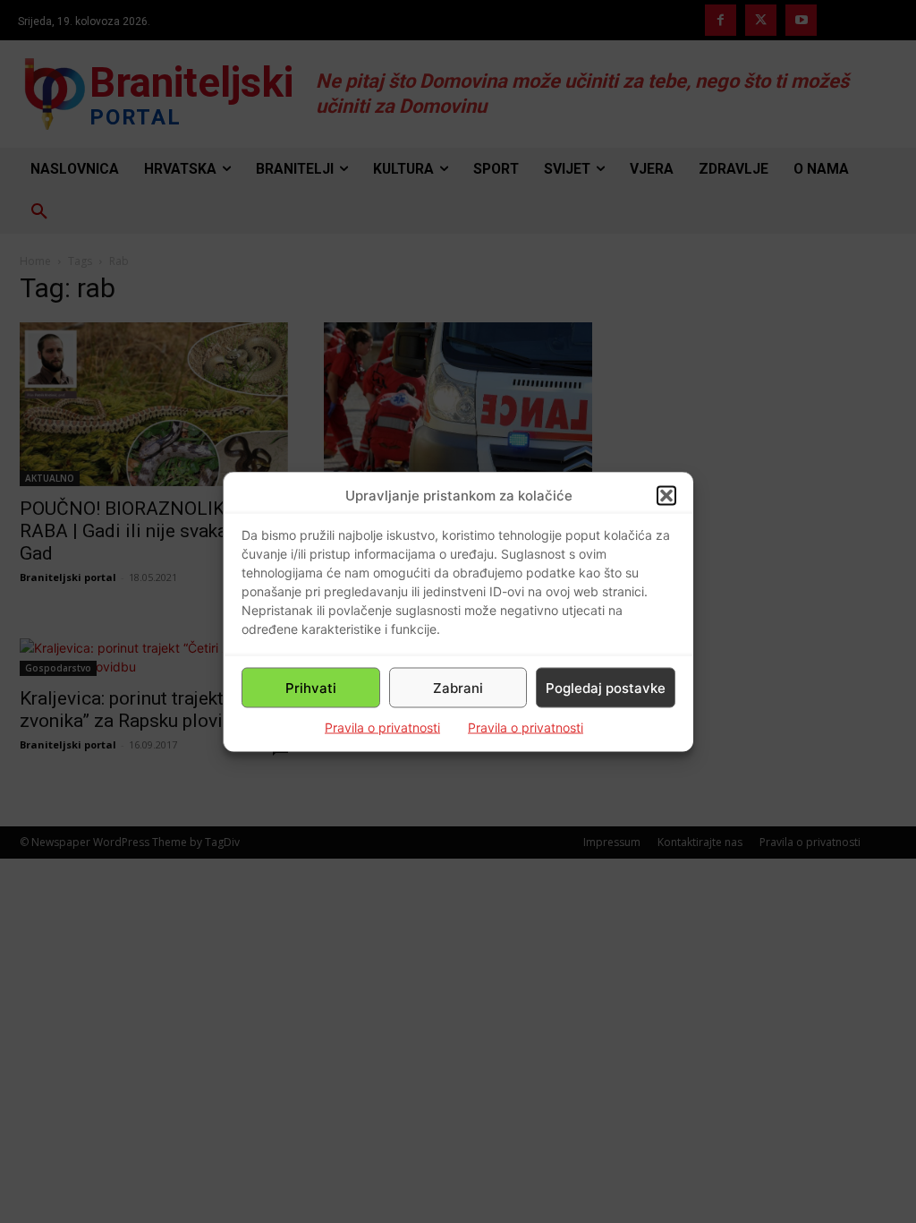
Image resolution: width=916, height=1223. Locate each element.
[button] (666, 495)
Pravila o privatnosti (382, 727)
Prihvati (310, 687)
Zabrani (458, 687)
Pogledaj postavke (606, 687)
